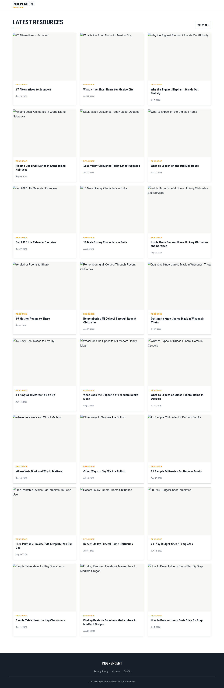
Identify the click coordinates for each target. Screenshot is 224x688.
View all (203, 25)
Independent (112, 663)
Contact (116, 671)
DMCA (127, 671)
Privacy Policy (101, 671)
